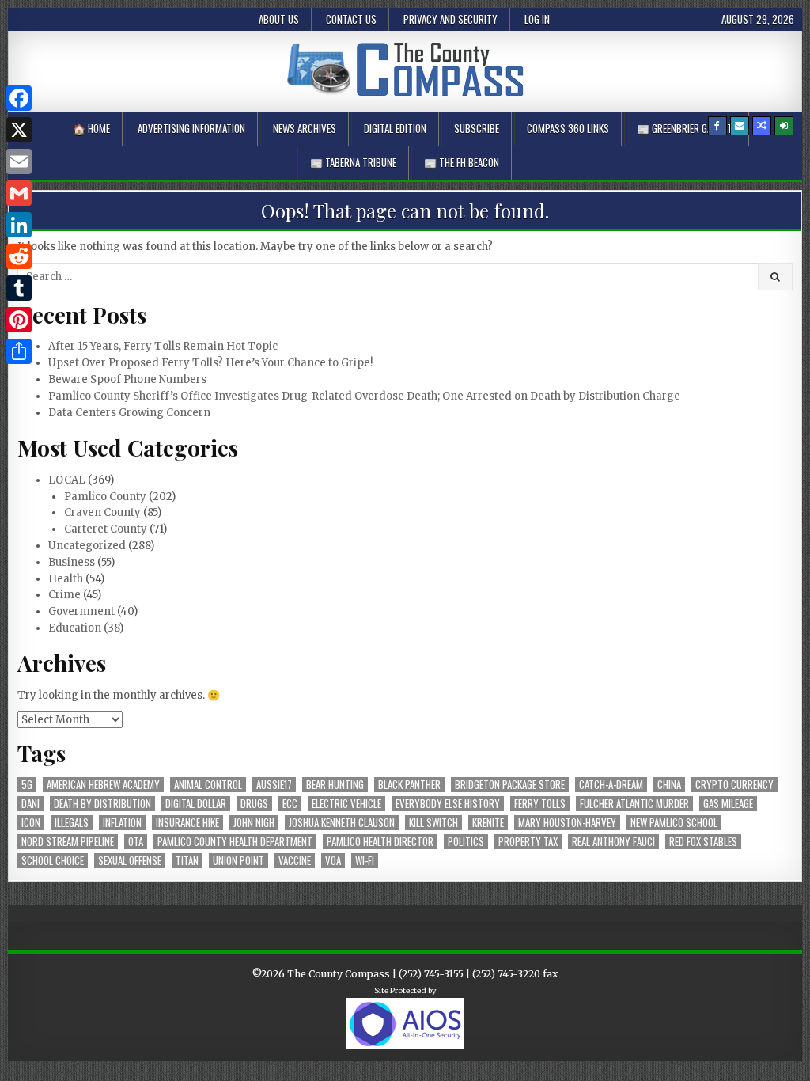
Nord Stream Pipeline (67, 841)
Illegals (72, 822)
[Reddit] (19, 256)
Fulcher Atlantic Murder (634, 803)
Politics (466, 841)
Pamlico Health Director (380, 841)
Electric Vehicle (346, 803)
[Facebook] (717, 125)
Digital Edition (395, 128)
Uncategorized (87, 545)
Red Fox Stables (703, 841)
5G (26, 784)
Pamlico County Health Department (234, 841)
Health (65, 579)
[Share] (19, 351)
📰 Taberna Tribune (353, 162)
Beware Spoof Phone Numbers (127, 379)
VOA (333, 860)
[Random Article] (761, 125)
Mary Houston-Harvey (567, 822)
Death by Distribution (102, 803)
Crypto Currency (734, 784)
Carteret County (105, 529)
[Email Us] (739, 125)
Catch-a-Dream (611, 784)
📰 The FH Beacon (461, 162)
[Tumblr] (19, 288)
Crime (64, 594)
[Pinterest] (19, 320)
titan (187, 860)
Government (81, 611)
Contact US (351, 19)
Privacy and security (450, 19)
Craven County (102, 512)
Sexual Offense (129, 860)
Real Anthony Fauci (613, 841)
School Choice (52, 860)
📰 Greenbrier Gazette (686, 128)
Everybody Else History (448, 803)
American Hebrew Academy (103, 784)
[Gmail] (19, 193)
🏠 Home (91, 128)
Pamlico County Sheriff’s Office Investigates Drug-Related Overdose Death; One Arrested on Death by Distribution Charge (364, 396)
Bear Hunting (335, 784)
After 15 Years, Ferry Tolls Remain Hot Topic (163, 346)
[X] (19, 130)
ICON (30, 822)
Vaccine (294, 860)
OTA (135, 841)
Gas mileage (728, 803)
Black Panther (409, 784)
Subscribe (476, 128)
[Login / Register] (783, 125)
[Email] (19, 161)
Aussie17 (274, 784)
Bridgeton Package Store (510, 784)
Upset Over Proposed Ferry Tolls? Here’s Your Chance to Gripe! (210, 363)
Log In (537, 19)
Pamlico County (105, 496)
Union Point (238, 860)
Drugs (254, 803)
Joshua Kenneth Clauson (342, 822)
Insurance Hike (187, 822)
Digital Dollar (195, 803)
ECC (289, 803)
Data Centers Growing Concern (129, 412)
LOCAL (66, 480)
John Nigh (253, 822)
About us (279, 19)
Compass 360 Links (568, 128)
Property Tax (528, 841)
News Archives (304, 128)
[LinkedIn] (19, 225)
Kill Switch (433, 822)
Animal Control (208, 784)
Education (74, 628)
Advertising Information (191, 128)
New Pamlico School (673, 822)
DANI (30, 803)
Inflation (122, 822)
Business (71, 562)
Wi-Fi (364, 860)
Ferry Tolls (540, 803)
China (669, 784)
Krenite (488, 822)
